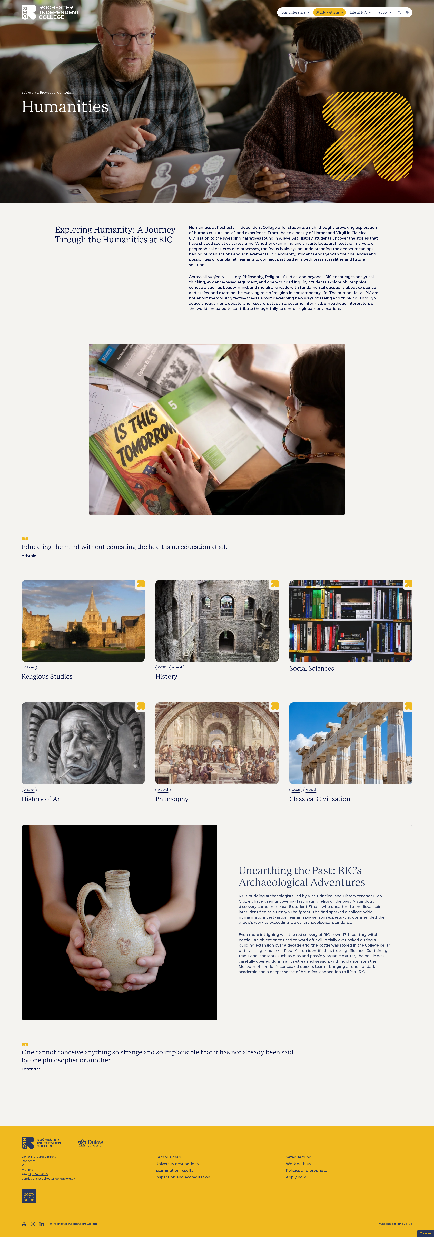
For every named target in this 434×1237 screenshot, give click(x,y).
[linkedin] (41, 1224)
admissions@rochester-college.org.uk (48, 1178)
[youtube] (24, 1224)
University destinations (177, 1164)
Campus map (168, 1157)
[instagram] (33, 1224)
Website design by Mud (395, 1223)
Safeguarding (298, 1157)
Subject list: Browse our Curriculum (48, 92)
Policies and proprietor (307, 1170)
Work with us (298, 1164)
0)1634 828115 (38, 1174)
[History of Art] (83, 752)
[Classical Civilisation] (350, 752)
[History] (216, 630)
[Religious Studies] (83, 630)
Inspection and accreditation (182, 1177)
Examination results (174, 1170)
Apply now (296, 1177)
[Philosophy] (216, 752)
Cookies (425, 1233)
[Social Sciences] (350, 630)
